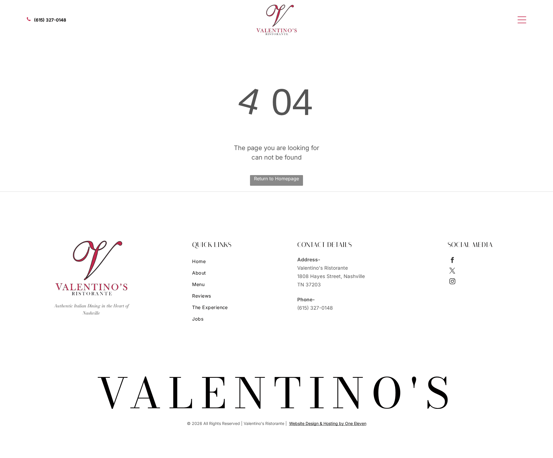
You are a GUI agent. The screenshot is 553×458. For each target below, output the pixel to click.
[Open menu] (522, 20)
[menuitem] (232, 261)
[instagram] (452, 282)
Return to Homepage (276, 178)
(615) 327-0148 (315, 308)
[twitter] (452, 271)
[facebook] (452, 261)
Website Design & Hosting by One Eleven (327, 423)
